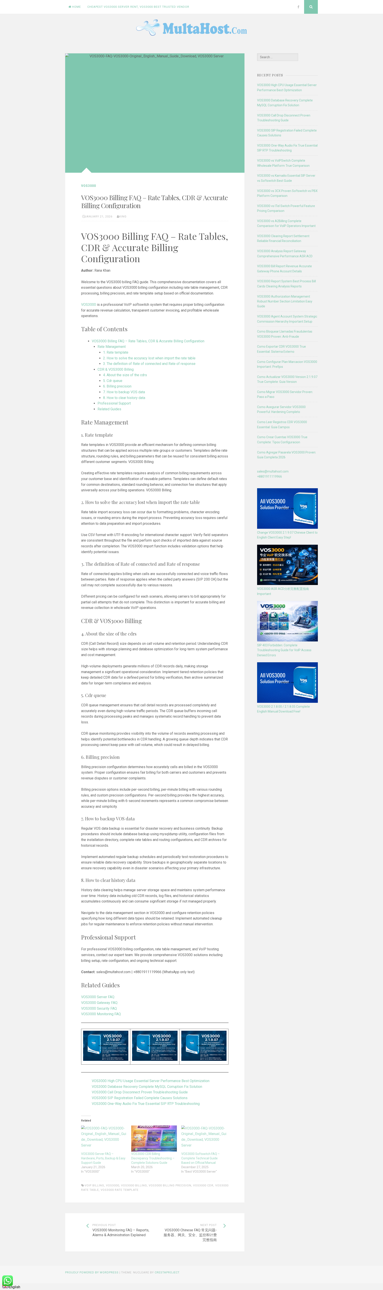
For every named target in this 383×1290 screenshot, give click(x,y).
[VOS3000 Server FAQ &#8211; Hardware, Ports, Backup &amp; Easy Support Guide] (104, 1138)
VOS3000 (88, 186)
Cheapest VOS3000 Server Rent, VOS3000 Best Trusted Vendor (138, 6)
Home (76, 6)
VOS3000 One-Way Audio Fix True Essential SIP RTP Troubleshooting (146, 1104)
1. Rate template (115, 352)
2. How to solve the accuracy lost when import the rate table (149, 358)
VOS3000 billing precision (170, 1185)
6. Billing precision (117, 386)
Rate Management (112, 347)
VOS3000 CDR (203, 1185)
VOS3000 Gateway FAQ (99, 1003)
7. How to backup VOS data (124, 392)
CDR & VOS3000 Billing (116, 369)
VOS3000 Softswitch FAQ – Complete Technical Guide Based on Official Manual (200, 1158)
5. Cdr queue (112, 381)
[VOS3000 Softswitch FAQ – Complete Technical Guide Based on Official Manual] (204, 1138)
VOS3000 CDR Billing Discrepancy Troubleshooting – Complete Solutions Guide (152, 1158)
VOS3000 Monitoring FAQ (101, 1014)
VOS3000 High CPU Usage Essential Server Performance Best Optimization (150, 1081)
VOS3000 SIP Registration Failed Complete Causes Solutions (140, 1098)
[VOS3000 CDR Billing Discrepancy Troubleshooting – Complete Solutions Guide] (154, 1138)
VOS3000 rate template (120, 1189)
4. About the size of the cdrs (125, 375)
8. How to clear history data (124, 398)
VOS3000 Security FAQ (99, 1008)
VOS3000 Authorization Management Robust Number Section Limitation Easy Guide (284, 301)
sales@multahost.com (273, 471)
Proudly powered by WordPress (92, 1272)
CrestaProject (167, 1272)
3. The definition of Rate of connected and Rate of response (149, 364)
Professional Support (114, 403)
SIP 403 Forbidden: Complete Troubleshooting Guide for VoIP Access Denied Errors (284, 650)
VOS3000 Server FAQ (97, 997)
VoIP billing (94, 1185)
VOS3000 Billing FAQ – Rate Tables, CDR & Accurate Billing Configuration (148, 341)
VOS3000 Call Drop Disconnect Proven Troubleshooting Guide (140, 1092)
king (123, 216)
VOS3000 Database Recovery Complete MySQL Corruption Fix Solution (147, 1087)
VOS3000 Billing (134, 1185)
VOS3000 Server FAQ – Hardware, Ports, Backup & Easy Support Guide (103, 1158)
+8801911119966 (269, 476)
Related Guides (109, 409)
